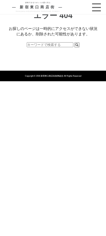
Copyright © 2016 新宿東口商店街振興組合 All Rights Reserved (53, 76)
